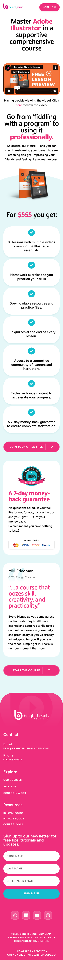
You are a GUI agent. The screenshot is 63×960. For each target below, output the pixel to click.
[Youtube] (37, 915)
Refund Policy (13, 813)
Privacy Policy (13, 819)
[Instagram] (48, 915)
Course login (13, 824)
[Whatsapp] (15, 915)
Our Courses (12, 780)
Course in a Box (14, 793)
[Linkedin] (26, 915)
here (19, 105)
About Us (9, 786)
